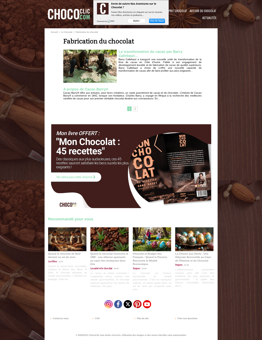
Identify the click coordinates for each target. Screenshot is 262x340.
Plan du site (142, 318)
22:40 (186, 265)
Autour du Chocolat (203, 11)
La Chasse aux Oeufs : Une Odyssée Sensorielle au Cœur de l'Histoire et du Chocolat (193, 257)
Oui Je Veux (157, 20)
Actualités (209, 17)
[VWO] (111, 21)
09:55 (115, 269)
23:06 (143, 269)
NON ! (136, 20)
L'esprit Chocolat (175, 11)
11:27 (60, 262)
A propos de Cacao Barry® (85, 89)
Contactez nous (60, 318)
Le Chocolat (66, 32)
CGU (97, 318)
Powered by (102, 21)
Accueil (54, 32)
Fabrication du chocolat (87, 32)
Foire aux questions (187, 318)
